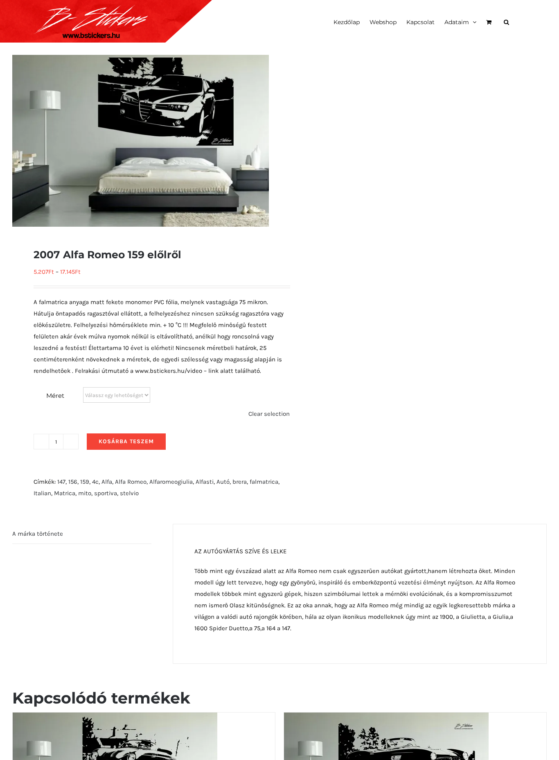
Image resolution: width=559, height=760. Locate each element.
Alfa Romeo (131, 481)
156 (72, 481)
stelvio (129, 493)
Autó (223, 481)
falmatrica (264, 481)
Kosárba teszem (126, 441)
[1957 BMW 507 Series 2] (386, 718)
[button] (506, 21)
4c (95, 481)
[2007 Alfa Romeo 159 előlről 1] (140, 141)
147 (61, 481)
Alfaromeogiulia (171, 481)
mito (84, 493)
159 (84, 481)
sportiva (105, 493)
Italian (42, 493)
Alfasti (205, 481)
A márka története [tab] (37, 533)
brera (239, 481)
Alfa (106, 481)
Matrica (64, 493)
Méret (55, 395)
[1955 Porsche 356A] (115, 718)
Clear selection (269, 413)
